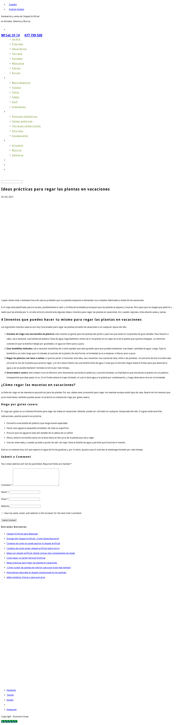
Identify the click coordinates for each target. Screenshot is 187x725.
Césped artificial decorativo (14, 629)
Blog (10, 164)
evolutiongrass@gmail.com (21, 678)
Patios (16, 68)
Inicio (11, 29)
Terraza (17, 53)
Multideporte (21, 82)
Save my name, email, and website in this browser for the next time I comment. (43, 513)
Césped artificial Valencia (13, 623)
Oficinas (17, 131)
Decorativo (19, 49)
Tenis (15, 92)
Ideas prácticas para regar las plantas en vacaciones (32, 563)
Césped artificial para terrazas (16, 641)
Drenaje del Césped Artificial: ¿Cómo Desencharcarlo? (33, 538)
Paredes (17, 58)
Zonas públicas (22, 121)
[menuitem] (12, 4)
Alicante (17, 145)
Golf (15, 102)
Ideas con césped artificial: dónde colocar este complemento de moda (41, 553)
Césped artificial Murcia (13, 617)
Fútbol (16, 87)
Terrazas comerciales (26, 126)
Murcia (16, 150)
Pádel (16, 97)
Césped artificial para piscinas (16, 653)
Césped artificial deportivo (14, 647)
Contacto (13, 169)
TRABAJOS (13, 160)
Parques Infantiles (24, 116)
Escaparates (20, 136)
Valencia (17, 155)
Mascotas (18, 63)
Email (4, 499)
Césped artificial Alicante (13, 611)
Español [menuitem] (13, 4)
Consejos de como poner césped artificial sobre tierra (33, 548)
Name (5, 492)
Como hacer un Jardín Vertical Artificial (26, 558)
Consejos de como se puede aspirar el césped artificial (33, 543)
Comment (6, 485)
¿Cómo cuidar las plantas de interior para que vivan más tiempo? (39, 567)
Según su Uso (16, 34)
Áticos (16, 73)
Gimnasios (19, 107)
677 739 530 (33, 35)
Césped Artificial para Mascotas (22, 534)
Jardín (16, 39)
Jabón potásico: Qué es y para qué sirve (26, 577)
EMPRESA (13, 111)
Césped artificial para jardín (15, 635)
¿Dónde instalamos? (20, 140)
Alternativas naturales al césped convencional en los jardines (36, 572)
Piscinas (17, 44)
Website (5, 506)
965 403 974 (17, 672)
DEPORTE (13, 78)
